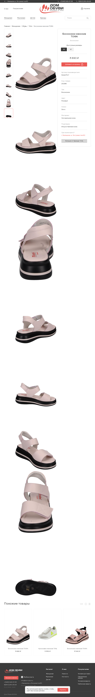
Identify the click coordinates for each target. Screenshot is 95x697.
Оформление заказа (82, 677)
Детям (32, 18)
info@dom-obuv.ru (27, 680)
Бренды (43, 18)
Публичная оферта (84, 684)
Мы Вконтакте (29, 677)
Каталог (49, 669)
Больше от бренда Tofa (74, 141)
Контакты (65, 676)
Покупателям (18, 9)
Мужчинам (21, 18)
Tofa (30, 26)
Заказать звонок (11, 678)
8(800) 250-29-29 (10, 685)
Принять (63, 690)
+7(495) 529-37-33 (10, 682)
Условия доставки (84, 673)
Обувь (24, 26)
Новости (65, 673)
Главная (7, 26)
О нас (6, 9)
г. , (17, 1)
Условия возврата (84, 681)
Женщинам (8, 18)
